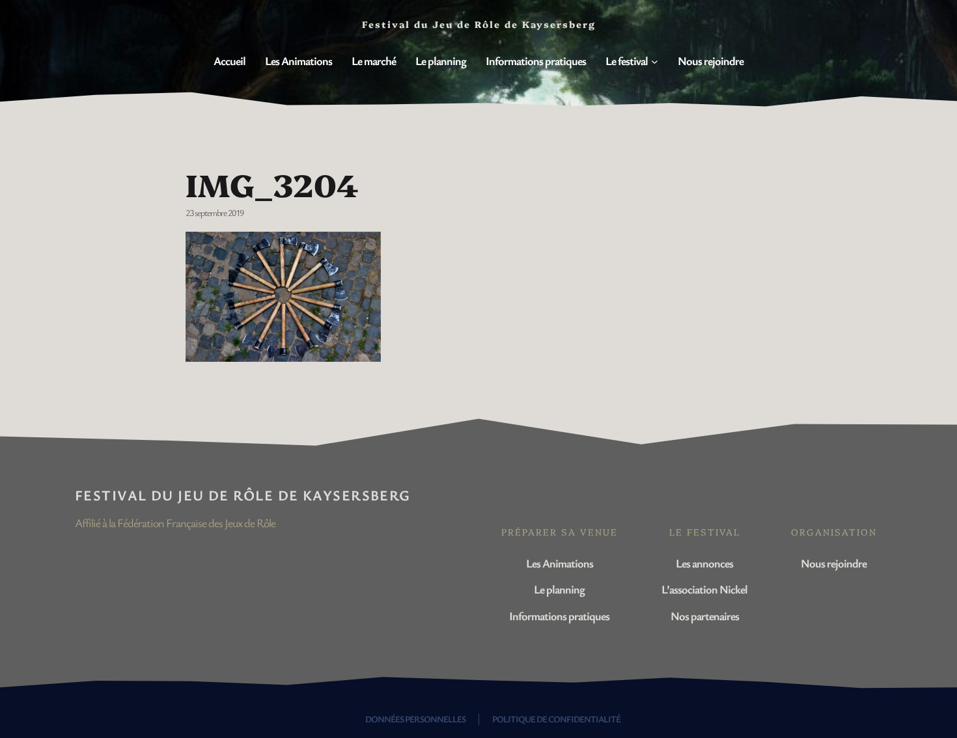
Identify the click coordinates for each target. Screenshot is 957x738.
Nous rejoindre (834, 563)
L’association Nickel (704, 589)
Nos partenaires (705, 615)
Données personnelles (415, 719)
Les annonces (704, 563)
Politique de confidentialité (556, 719)
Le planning (559, 589)
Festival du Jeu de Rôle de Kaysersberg (243, 494)
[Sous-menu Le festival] (654, 61)
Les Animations (559, 563)
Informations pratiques (559, 615)
